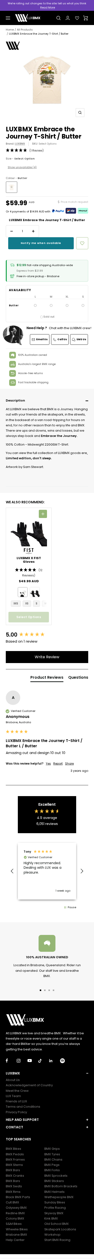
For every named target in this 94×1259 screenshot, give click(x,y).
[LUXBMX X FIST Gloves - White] (23, 592)
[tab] (46, 678)
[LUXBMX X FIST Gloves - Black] (35, 592)
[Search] (58, 18)
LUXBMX (20, 144)
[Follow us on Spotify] (65, 1060)
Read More (47, 7)
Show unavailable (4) (22, 167)
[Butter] (11, 187)
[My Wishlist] (77, 18)
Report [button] (58, 764)
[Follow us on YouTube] (32, 1060)
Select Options (48, 144)
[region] (47, 871)
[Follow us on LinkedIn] (54, 1060)
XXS (15, 603)
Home (10, 30)
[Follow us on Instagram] (22, 1060)
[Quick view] (43, 514)
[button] (47, 400)
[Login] (68, 18)
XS (26, 603)
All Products (25, 30)
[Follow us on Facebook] (11, 1060)
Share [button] (69, 764)
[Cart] (85, 18)
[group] (47, 635)
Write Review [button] (47, 657)
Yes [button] (48, 764)
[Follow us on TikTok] (43, 1060)
